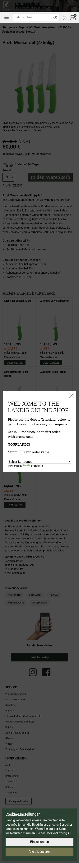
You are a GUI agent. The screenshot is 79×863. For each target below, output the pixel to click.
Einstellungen (39, 841)
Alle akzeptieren (40, 851)
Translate (37, 465)
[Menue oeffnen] (6, 17)
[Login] (65, 17)
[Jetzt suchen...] (55, 17)
